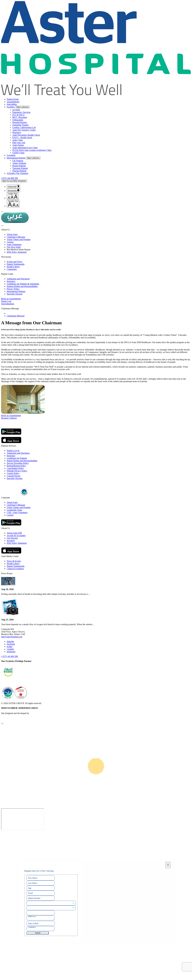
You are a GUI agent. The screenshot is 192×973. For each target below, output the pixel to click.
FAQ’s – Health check (22, 137)
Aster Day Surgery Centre (24, 130)
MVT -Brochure (19, 117)
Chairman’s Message (16, 237)
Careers (10, 242)
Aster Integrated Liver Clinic (25, 147)
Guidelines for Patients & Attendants (23, 284)
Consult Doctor (13, 476)
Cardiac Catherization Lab (24, 127)
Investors (11, 540)
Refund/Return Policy (16, 466)
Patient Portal (13, 99)
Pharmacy (16, 132)
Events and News (14, 261)
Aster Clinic (17, 140)
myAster (16, 110)
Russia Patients (19, 166)
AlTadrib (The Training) (17, 173)
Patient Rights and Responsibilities (22, 460)
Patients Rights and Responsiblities (22, 286)
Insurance (11, 281)
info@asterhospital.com (11, 637)
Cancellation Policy (15, 468)
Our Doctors (12, 538)
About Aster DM (14, 533)
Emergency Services (21, 112)
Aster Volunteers (14, 244)
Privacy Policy (13, 289)
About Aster (12, 234)
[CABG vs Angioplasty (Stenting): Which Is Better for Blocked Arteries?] (10, 615)
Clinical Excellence (15, 568)
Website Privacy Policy (17, 471)
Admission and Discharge (18, 279)
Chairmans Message (16, 316)
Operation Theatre (20, 125)
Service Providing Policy (18, 463)
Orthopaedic (17, 120)
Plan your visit (18, 142)
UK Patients (17, 160)
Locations (11, 155)
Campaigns (12, 269)
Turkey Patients (19, 163)
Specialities (12, 104)
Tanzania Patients (20, 168)
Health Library (13, 266)
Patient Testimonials (15, 264)
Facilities (11, 107)
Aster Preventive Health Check (26, 135)
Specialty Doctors (14, 294)
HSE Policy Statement (17, 252)
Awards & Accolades (16, 535)
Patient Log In (13, 450)
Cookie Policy (13, 473)
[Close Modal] (2, 723)
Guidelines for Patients (17, 458)
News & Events (14, 561)
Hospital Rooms (19, 122)
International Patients (16, 158)
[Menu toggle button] (2, 211)
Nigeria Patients (19, 171)
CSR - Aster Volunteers (17, 512)
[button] (96, 298)
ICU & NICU (18, 115)
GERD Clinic (18, 152)
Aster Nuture (18, 145)
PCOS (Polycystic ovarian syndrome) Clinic (32, 150)
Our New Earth (14, 247)
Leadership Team (14, 510)
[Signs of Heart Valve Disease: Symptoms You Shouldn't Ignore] (8, 584)
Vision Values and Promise (19, 239)
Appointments (13, 102)
